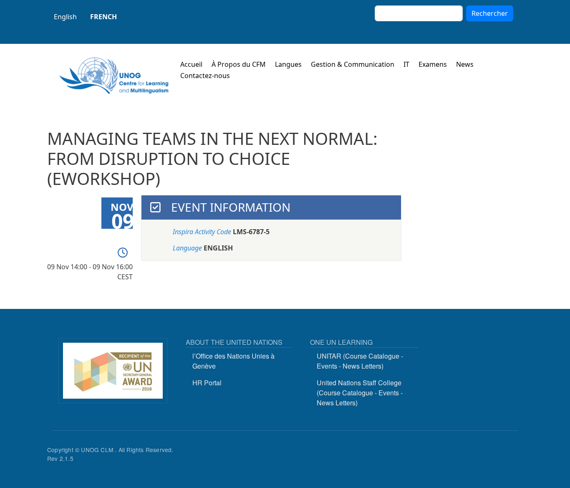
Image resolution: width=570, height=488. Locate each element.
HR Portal (207, 382)
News (465, 64)
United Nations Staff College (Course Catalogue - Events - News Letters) (360, 392)
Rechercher (490, 13)
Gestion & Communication (352, 64)
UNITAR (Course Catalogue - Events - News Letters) (360, 361)
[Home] (114, 76)
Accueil (191, 64)
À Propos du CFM (239, 64)
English (65, 16)
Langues (288, 64)
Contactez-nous (205, 75)
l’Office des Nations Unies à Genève (233, 361)
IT (406, 64)
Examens (433, 64)
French (103, 16)
